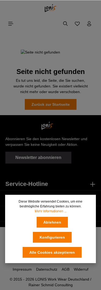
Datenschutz (46, 269)
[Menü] (10, 23)
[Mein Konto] (89, 23)
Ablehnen (52, 222)
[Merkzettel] (77, 23)
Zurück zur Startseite (51, 104)
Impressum (22, 269)
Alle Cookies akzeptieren (52, 252)
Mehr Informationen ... (51, 211)
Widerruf (81, 269)
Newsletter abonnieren (38, 157)
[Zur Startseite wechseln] (50, 8)
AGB (65, 269)
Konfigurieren (52, 237)
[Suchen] (65, 23)
